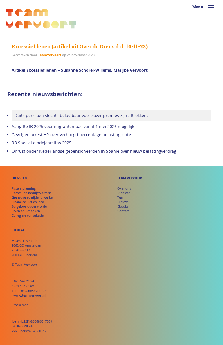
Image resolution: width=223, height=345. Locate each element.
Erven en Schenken (26, 211)
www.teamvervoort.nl (29, 295)
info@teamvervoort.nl (31, 290)
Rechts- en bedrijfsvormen (31, 193)
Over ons (124, 188)
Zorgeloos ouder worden (30, 206)
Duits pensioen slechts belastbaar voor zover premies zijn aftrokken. (81, 115)
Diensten (124, 193)
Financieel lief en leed (28, 202)
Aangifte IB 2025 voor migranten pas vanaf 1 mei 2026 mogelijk (73, 126)
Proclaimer (20, 305)
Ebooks (122, 206)
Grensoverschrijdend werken (33, 197)
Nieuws (122, 202)
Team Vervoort (41, 20)
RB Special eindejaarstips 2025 (41, 142)
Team (121, 197)
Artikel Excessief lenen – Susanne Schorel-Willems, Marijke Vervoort (80, 70)
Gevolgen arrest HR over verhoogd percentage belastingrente (71, 134)
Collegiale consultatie (28, 215)
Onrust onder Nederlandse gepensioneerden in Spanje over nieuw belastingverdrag (94, 151)
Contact (123, 211)
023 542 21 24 (24, 281)
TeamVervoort (49, 55)
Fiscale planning (24, 188)
